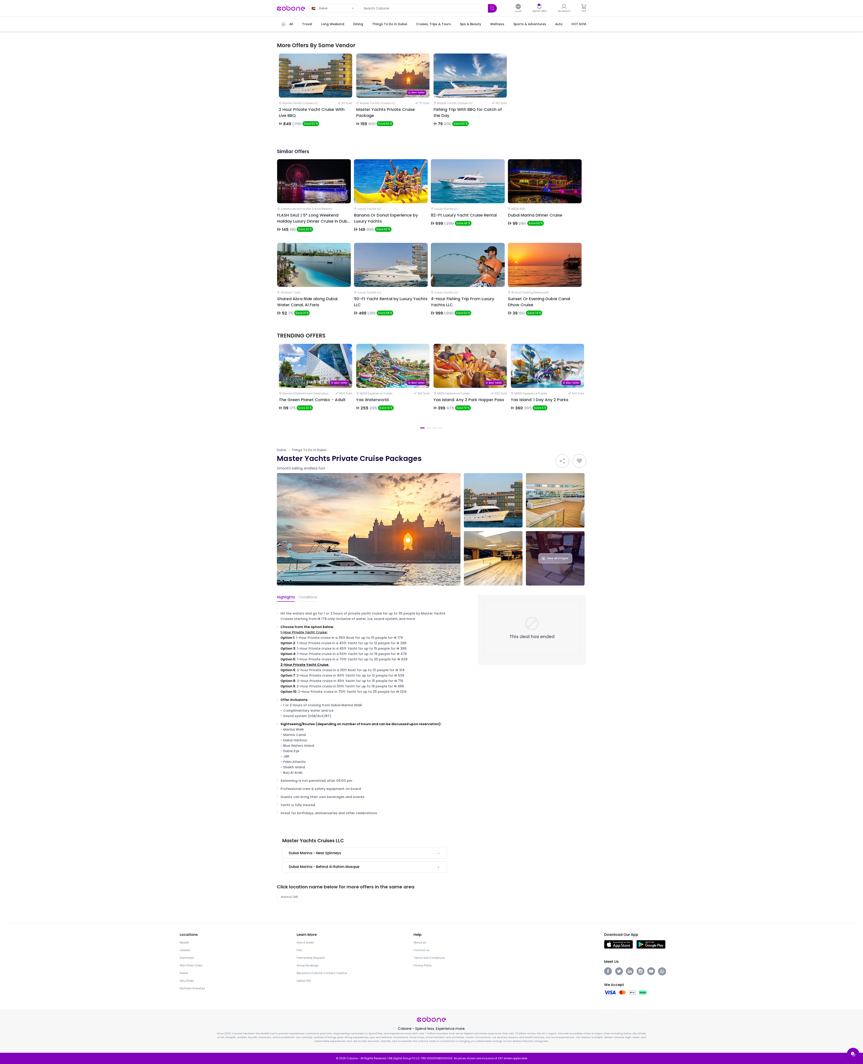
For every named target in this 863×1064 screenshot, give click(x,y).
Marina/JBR (289, 897)
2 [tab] (428, 428)
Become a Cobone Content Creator (322, 973)
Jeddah (185, 950)
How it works (305, 942)
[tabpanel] (315, 93)
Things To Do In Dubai (308, 450)
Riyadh (184, 942)
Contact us (421, 950)
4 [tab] (440, 428)
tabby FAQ (304, 981)
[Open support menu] (853, 1054)
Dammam (187, 958)
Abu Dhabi (187, 981)
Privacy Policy (423, 965)
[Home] (291, 8)
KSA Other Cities (191, 965)
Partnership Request (311, 958)
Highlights (286, 597)
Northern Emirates (192, 988)
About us (420, 942)
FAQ (299, 950)
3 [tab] (434, 428)
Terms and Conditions (429, 958)
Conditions (308, 597)
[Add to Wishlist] (579, 461)
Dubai (281, 450)
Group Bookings (307, 965)
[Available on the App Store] (618, 944)
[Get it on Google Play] (650, 944)
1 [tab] (422, 428)
